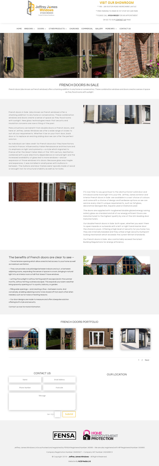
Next (147, 360)
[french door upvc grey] (135, 349)
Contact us (125, 29)
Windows (28, 29)
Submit (69, 414)
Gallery (99, 29)
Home (19, 29)
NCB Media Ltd (84, 461)
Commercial (87, 29)
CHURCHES (74, 29)
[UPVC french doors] (23, 349)
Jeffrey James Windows (79, 457)
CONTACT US (121, 20)
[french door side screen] (98, 349)
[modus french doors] (61, 349)
